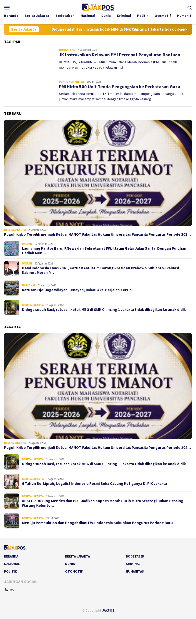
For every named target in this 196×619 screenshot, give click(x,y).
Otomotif (74, 571)
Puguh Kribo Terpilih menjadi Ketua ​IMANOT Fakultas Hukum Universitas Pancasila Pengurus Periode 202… (97, 234)
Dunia (63, 81)
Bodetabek (135, 556)
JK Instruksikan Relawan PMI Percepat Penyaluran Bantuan (119, 55)
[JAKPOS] (98, 7)
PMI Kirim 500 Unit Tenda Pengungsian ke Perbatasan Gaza (119, 87)
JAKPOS (108, 610)
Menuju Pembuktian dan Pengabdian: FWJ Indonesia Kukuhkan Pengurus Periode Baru (97, 523)
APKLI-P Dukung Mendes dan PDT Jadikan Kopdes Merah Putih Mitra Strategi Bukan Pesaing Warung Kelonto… (102, 503)
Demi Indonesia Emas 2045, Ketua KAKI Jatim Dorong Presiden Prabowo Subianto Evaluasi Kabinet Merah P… (100, 270)
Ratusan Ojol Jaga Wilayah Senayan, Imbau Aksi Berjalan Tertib (77, 290)
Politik (10, 571)
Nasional (28, 285)
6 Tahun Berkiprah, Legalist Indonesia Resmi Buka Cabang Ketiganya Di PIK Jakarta (94, 483)
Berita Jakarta (15, 230)
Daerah (27, 244)
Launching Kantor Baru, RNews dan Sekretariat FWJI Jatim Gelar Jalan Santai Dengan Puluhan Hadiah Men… (104, 250)
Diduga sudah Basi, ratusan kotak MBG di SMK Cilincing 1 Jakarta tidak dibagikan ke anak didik (109, 29)
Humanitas (67, 50)
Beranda (11, 556)
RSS (12, 590)
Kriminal (133, 564)
